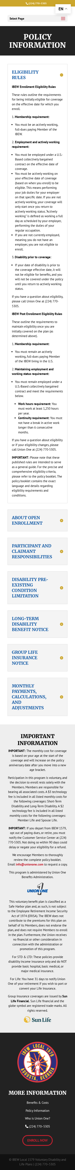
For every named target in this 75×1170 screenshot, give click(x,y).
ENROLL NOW (37, 1140)
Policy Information (37, 1111)
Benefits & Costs (38, 1103)
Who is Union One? (37, 1118)
